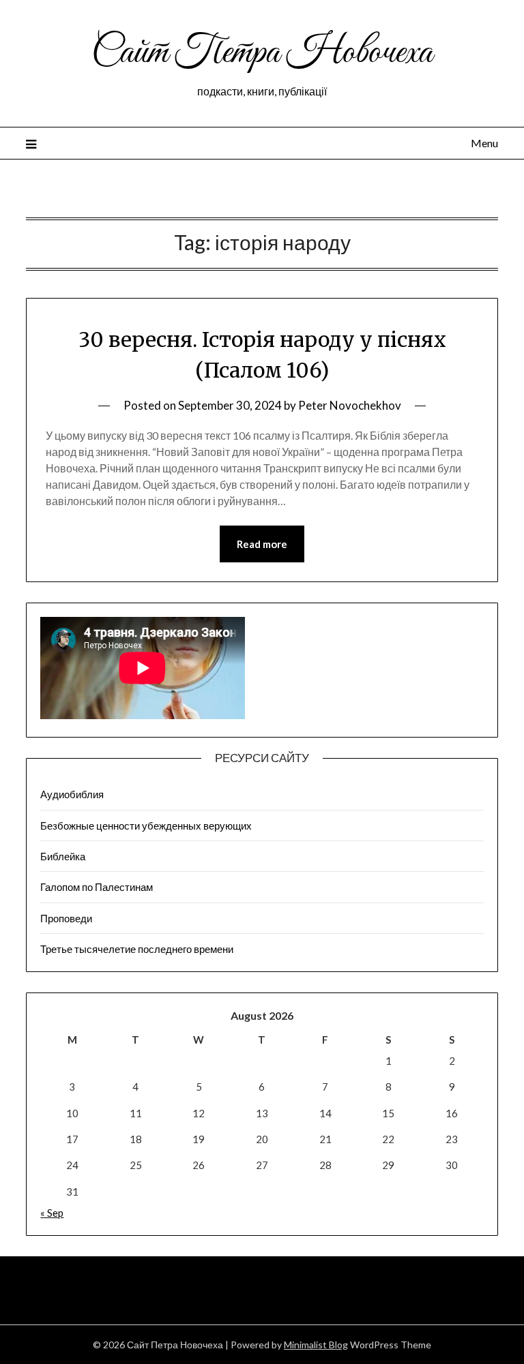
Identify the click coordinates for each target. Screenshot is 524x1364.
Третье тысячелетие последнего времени (136, 949)
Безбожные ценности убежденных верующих (146, 825)
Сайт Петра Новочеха (262, 53)
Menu (484, 142)
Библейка (62, 856)
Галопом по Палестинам (96, 887)
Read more (262, 544)
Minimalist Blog (316, 1344)
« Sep (51, 1213)
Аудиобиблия (72, 794)
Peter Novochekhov (349, 405)
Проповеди (66, 918)
